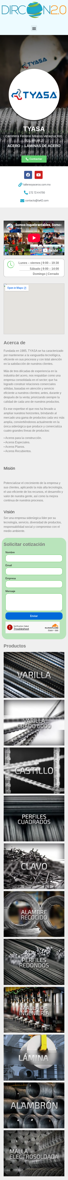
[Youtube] (39, 175)
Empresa (10, 578)
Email (8, 565)
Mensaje (10, 591)
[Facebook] (28, 175)
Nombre (10, 552)
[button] (34, 28)
